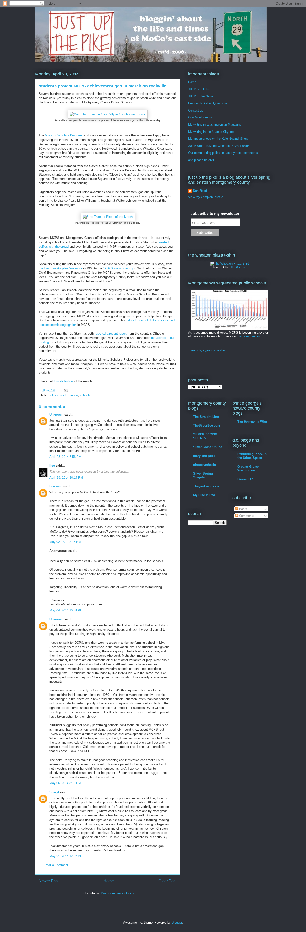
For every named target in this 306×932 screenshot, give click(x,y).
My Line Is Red (204, 495)
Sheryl (54, 792)
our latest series (249, 336)
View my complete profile (205, 197)
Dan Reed (200, 191)
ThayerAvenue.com (207, 486)
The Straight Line (206, 416)
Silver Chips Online (207, 447)
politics (54, 395)
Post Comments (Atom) (117, 893)
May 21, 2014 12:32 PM (66, 856)
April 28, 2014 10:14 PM (66, 477)
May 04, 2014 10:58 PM (66, 610)
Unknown (56, 414)
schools (85, 395)
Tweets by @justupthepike (206, 350)
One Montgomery (200, 117)
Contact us (195, 110)
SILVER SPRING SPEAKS (205, 436)
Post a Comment (56, 865)
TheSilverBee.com (206, 425)
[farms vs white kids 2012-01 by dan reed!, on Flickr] (229, 329)
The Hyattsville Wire (252, 421)
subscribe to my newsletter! (215, 214)
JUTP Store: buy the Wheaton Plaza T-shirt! (218, 146)
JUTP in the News (200, 96)
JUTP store (238, 267)
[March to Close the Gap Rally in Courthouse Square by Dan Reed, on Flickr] (108, 114)
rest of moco (69, 395)
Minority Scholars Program (63, 135)
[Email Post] (65, 390)
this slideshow (63, 381)
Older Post (167, 881)
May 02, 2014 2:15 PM (65, 542)
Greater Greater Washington (248, 468)
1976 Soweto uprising (118, 268)
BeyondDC (245, 479)
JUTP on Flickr (198, 89)
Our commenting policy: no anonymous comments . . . (226, 153)
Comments (246, 516)
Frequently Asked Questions (207, 103)
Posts (242, 509)
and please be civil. (201, 160)
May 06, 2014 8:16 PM (65, 783)
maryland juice (204, 456)
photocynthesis (204, 464)
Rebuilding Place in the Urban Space (252, 456)
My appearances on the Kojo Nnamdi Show (218, 138)
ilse (52, 465)
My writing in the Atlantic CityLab (211, 132)
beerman (55, 486)
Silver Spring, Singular (203, 475)
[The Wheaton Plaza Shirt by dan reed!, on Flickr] (229, 263)
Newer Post (49, 881)
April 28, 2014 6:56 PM (65, 457)
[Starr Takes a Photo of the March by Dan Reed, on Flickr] (108, 217)
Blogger (177, 922)
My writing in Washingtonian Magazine (214, 124)
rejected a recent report (111, 333)
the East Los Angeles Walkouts (60, 268)
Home (109, 881)
